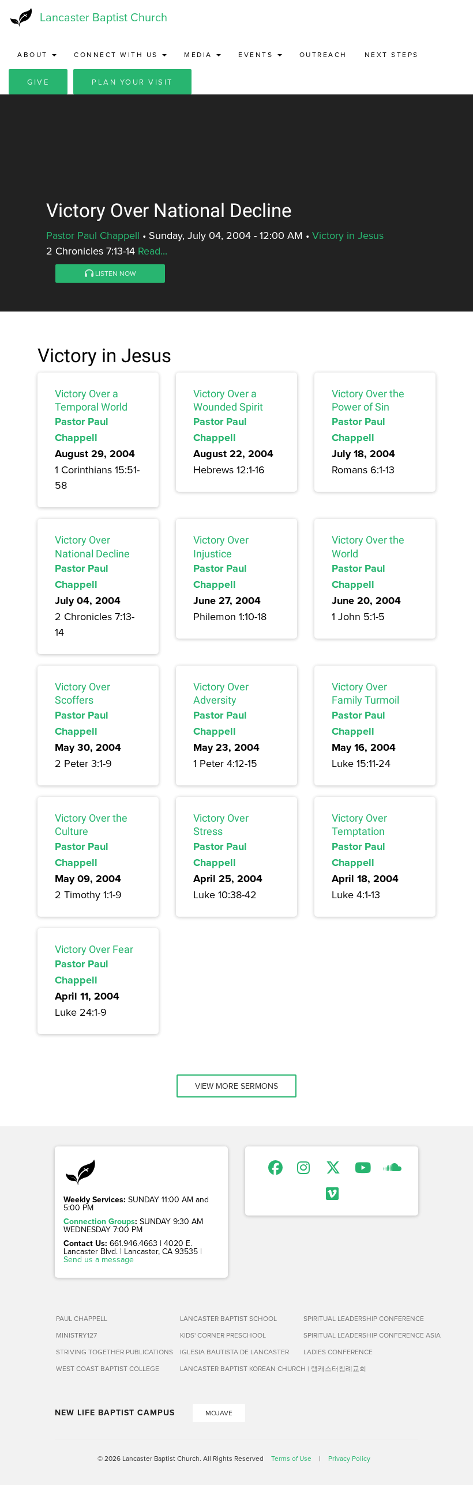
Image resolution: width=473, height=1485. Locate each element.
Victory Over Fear (94, 949)
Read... (152, 251)
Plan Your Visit (132, 82)
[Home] (20, 17)
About (34, 54)
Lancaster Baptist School (228, 1318)
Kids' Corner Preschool (223, 1335)
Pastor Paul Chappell (93, 235)
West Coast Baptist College (107, 1368)
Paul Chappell (81, 1318)
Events (257, 54)
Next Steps (392, 54)
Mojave (218, 1413)
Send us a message (98, 1259)
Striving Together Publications (113, 1352)
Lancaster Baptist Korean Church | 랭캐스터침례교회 (237, 1368)
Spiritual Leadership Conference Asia (360, 1335)
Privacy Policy (349, 1458)
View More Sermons (236, 1086)
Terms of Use (291, 1458)
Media (199, 54)
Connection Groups (99, 1221)
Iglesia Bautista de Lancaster (234, 1352)
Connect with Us (117, 54)
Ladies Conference (338, 1352)
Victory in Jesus (348, 235)
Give (38, 82)
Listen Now (114, 273)
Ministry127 (76, 1335)
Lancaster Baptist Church (103, 17)
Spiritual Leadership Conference (360, 1318)
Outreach (323, 54)
